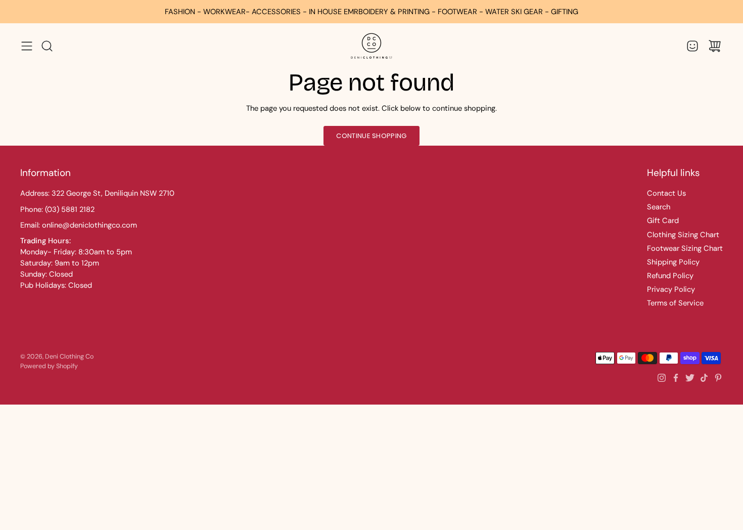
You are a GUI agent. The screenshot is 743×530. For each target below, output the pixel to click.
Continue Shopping (371, 136)
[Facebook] (675, 378)
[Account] (692, 46)
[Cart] (715, 46)
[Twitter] (689, 378)
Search (658, 207)
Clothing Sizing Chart (683, 235)
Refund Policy (670, 276)
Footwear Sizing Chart (685, 248)
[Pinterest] (718, 378)
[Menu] (26, 46)
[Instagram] (661, 378)
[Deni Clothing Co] (371, 45)
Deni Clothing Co (69, 356)
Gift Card (663, 220)
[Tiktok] (704, 378)
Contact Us (666, 193)
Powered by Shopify (49, 366)
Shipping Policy (673, 262)
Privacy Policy (671, 289)
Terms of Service (675, 303)
